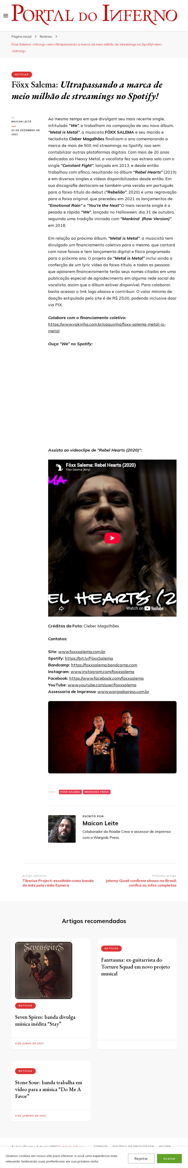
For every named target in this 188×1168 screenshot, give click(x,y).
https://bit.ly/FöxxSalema (89, 658)
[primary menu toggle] (5, 15)
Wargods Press (97, 791)
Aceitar (169, 1159)
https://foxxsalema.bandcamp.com (104, 665)
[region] (94, 1157)
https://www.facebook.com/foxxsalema (106, 678)
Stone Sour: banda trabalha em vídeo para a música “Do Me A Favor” (48, 1089)
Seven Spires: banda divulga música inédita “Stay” (45, 1020)
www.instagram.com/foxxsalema (102, 671)
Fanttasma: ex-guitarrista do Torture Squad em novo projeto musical (135, 966)
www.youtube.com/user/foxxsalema (102, 685)
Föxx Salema (70, 791)
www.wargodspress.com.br (123, 691)
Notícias (22, 74)
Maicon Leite (21, 121)
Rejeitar (141, 1159)
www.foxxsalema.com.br (81, 651)
